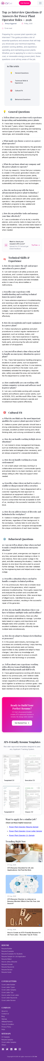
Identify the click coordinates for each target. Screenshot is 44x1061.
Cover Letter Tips (7, 992)
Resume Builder (7, 948)
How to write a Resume (9, 962)
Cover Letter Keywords (9, 998)
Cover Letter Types (8, 987)
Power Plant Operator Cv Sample (21, 835)
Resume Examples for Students (12, 954)
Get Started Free (21, 723)
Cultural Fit (16, 91)
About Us (5, 1011)
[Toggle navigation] (40, 3)
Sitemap (4, 1019)
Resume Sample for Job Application (14, 956)
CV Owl (34, 1056)
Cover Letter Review (8, 1000)
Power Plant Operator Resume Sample (23, 827)
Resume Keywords (8, 967)
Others (4, 1045)
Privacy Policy (6, 1027)
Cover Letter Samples (9, 990)
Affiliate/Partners (7, 1021)
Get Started (25, 3)
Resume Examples (8, 951)
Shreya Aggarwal (10, 23)
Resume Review (7, 969)
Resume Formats (7, 964)
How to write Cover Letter (10, 995)
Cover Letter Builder (8, 984)
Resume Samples (7, 1039)
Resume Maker (7, 959)
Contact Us (5, 1014)
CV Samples (6, 1037)
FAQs (3, 1029)
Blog (3, 1016)
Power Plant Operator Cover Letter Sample (25, 831)
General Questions (19, 73)
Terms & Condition (8, 1024)
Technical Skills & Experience (19, 82)
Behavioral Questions (20, 99)
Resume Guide (6, 972)
